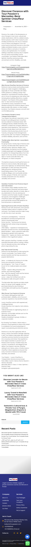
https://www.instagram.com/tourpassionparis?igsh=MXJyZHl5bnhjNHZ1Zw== (15, 68)
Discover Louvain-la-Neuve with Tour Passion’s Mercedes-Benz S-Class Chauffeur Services (15, 382)
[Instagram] (14, 533)
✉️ (27, 536)
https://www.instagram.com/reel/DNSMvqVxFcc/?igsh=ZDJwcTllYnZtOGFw (15, 81)
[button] (28, 2)
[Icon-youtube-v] (23, 533)
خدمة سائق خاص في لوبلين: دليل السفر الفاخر (12, 440)
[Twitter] (20, 533)
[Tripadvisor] (17, 533)
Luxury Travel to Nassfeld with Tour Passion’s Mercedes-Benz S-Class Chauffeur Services (15, 396)
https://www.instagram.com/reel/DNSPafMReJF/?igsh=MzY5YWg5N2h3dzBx (15, 75)
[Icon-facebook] (11, 533)
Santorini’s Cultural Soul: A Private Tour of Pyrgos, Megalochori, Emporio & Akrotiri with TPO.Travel (15, 409)
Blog (4, 29)
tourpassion (7, 26)
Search (4, 419)
